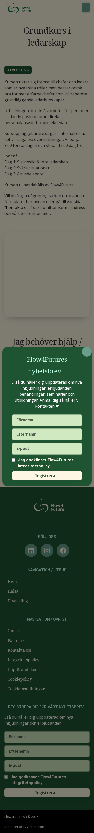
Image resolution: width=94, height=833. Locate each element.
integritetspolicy (34, 466)
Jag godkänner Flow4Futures (46, 463)
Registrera (44, 475)
